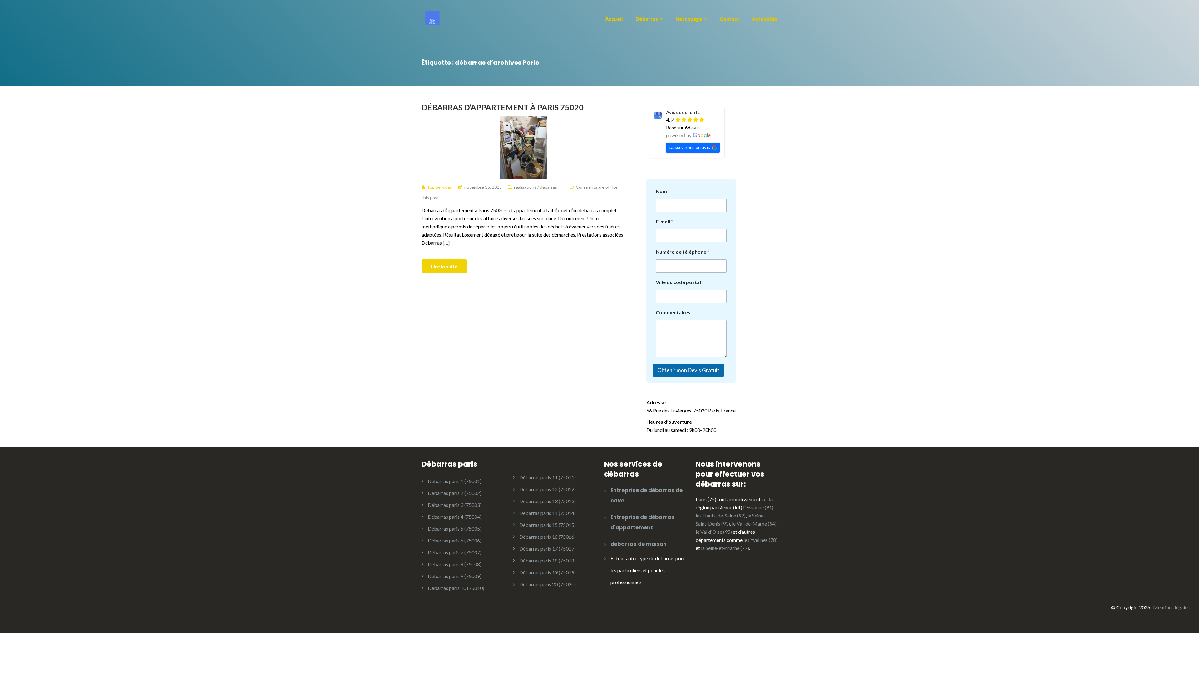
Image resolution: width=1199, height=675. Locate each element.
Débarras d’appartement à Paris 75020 (503, 107)
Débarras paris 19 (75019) (547, 572)
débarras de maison (638, 544)
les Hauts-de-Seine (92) (721, 515)
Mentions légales (1171, 607)
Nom (663, 191)
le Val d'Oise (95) (714, 532)
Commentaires (673, 312)
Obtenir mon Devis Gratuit (688, 370)
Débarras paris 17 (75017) (547, 549)
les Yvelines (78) (760, 540)
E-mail (664, 221)
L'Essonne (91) (758, 507)
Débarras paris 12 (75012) (547, 489)
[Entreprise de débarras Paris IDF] (433, 17)
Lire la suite (444, 266)
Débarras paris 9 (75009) (454, 576)
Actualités (764, 19)
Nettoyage (688, 19)
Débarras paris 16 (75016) (547, 537)
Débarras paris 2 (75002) (454, 493)
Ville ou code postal (680, 282)
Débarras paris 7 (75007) (454, 552)
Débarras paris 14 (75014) (547, 513)
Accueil (614, 19)
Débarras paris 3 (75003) (454, 505)
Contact (729, 19)
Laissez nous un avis (689, 147)
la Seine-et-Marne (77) (725, 548)
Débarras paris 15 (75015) (547, 525)
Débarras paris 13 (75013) (547, 501)
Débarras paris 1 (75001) (454, 481)
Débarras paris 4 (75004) (454, 517)
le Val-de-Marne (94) (754, 524)
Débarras (646, 19)
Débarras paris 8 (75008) (454, 564)
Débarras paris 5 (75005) (454, 529)
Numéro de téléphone (682, 252)
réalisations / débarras (535, 187)
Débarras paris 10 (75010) (456, 588)
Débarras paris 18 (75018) (547, 560)
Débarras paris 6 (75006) (454, 540)
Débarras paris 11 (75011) (547, 477)
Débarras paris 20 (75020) (547, 584)
